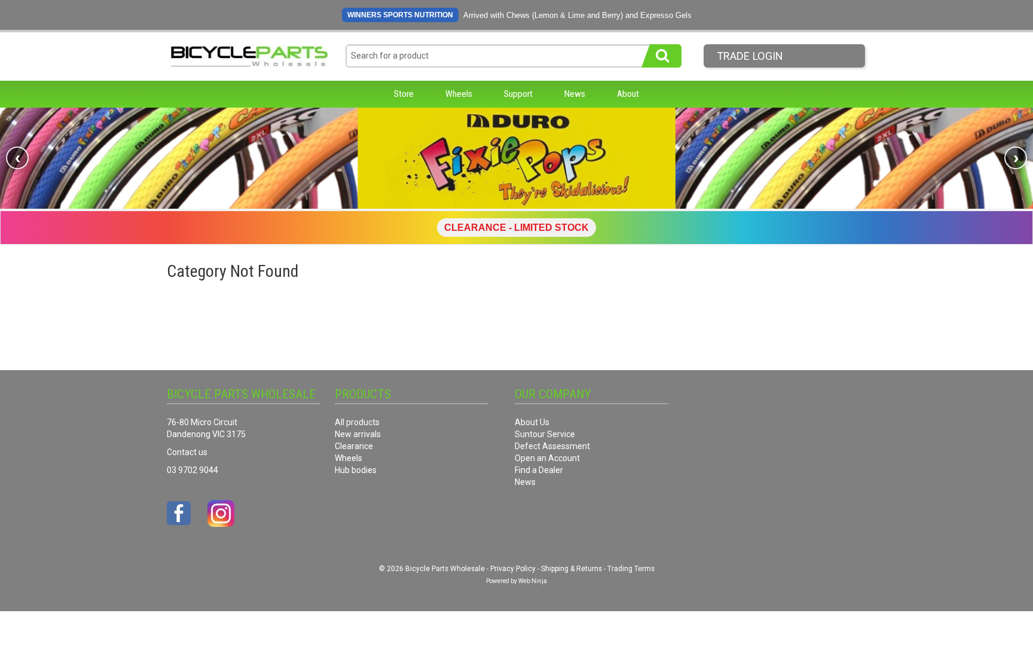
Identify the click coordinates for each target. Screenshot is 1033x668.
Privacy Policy (513, 569)
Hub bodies (356, 470)
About (628, 94)
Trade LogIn (750, 56)
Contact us (187, 452)
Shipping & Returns (571, 569)
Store (404, 94)
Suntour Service (545, 434)
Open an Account (547, 458)
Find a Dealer (539, 470)
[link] (516, 158)
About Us (532, 422)
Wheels (458, 94)
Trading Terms (631, 569)
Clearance (354, 446)
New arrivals (358, 434)
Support (518, 94)
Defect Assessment (552, 446)
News (574, 94)
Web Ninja (532, 581)
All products (357, 422)
